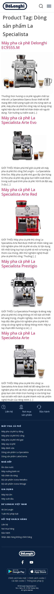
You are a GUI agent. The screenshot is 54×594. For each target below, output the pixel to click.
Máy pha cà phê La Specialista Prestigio (19, 263)
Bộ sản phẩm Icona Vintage (13, 483)
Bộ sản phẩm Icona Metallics (14, 479)
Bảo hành (44, 411)
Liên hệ (9, 411)
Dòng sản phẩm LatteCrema (14, 456)
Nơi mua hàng (7, 528)
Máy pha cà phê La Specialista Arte (18, 335)
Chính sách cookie (36, 578)
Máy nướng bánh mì (10, 471)
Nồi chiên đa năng (9, 475)
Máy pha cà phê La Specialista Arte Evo (18, 120)
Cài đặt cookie (18, 580)
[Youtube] (31, 562)
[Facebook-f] (22, 562)
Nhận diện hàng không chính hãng (16, 537)
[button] (41, 6)
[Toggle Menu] (49, 6)
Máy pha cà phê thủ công (12, 435)
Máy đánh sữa (7, 448)
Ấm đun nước (7, 467)
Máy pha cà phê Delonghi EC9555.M (24, 45)
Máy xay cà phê (8, 444)
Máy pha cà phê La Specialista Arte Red (19, 192)
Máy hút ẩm (6, 494)
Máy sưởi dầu (7, 498)
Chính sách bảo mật (17, 578)
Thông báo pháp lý (35, 580)
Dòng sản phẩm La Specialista (15, 452)
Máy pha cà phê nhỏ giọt (12, 439)
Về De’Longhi (7, 509)
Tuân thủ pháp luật (9, 513)
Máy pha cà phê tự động (12, 431)
